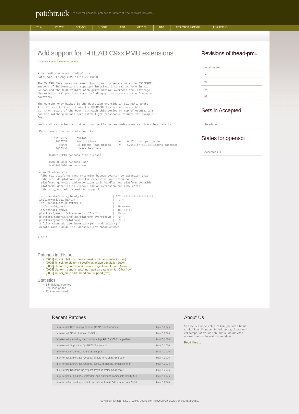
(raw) (122, 259)
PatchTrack (52, 13)
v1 (205, 96)
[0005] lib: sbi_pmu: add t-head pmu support (74, 273)
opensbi (142, 27)
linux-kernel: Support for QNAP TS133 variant (81, 345)
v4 (205, 74)
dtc (161, 27)
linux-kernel (220, 27)
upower (59, 27)
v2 (205, 89)
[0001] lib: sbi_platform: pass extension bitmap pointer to (82, 259)
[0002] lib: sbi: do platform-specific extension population (81, 262)
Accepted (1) (212, 151)
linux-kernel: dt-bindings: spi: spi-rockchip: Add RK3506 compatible (93, 339)
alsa (122, 27)
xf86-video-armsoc (188, 27)
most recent (212, 67)
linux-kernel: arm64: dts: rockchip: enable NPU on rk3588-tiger (90, 357)
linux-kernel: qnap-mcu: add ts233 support (79, 351)
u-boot (102, 27)
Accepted (61, 61)
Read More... (192, 342)
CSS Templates (189, 401)
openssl (81, 27)
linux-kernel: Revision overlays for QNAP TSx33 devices (87, 327)
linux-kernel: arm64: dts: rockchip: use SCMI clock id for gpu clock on (93, 363)
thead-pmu (211, 124)
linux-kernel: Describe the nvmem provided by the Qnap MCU (90, 370)
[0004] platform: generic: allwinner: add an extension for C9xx (85, 269)
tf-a (38, 27)
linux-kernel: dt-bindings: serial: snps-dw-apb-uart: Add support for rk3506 (96, 382)
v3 (205, 81)
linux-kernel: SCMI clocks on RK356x (76, 333)
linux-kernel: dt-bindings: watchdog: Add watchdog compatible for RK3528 (96, 376)
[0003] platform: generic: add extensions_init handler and (82, 266)
